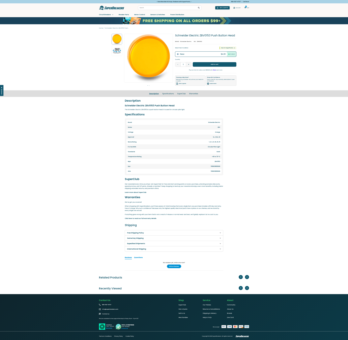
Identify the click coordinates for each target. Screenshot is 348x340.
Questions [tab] (138, 257)
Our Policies (207, 305)
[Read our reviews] (125, 326)
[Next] (247, 277)
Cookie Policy (130, 336)
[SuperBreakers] (111, 8)
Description (154, 93)
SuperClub (181, 93)
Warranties (193, 93)
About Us (230, 309)
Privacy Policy (118, 336)
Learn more (213, 83)
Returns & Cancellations (211, 309)
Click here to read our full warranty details (140, 218)
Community (231, 305)
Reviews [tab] (128, 257)
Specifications (168, 93)
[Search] (198, 8)
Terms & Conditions (105, 336)
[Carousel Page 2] (149, 85)
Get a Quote (183, 309)
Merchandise (183, 317)
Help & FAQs (207, 317)
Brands (229, 313)
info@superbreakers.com (110, 309)
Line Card (230, 317)
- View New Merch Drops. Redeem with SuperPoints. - (174, 2)
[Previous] (241, 277)
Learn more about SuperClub (135, 192)
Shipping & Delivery (209, 313)
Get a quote (182, 83)
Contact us (105, 314)
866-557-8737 (106, 305)
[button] (110, 327)
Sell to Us (182, 313)
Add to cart (214, 64)
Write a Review (175, 266)
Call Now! (246, 2)
